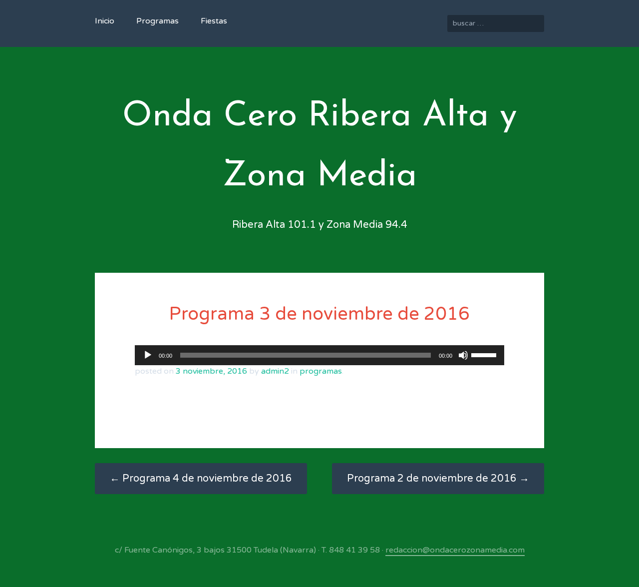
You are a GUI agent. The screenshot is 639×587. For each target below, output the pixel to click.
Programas (157, 21)
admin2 (275, 371)
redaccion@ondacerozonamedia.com (455, 550)
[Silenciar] (463, 355)
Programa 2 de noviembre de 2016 (438, 479)
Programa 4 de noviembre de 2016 (201, 479)
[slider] (485, 354)
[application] (319, 355)
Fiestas (214, 21)
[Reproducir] (148, 355)
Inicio (104, 21)
